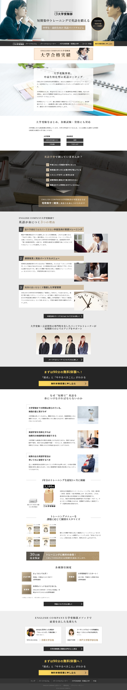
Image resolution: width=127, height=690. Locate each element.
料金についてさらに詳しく (63, 604)
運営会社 (66, 685)
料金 (94, 681)
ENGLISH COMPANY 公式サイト (52, 685)
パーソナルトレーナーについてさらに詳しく (63, 360)
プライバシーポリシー (77, 685)
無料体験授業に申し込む (104, 43)
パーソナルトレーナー (48, 43)
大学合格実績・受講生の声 (69, 43)
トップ (33, 681)
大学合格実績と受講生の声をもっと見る (63, 649)
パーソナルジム (31, 43)
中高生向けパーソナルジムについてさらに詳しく (63, 316)
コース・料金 (87, 43)
